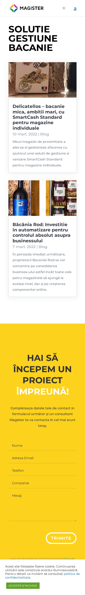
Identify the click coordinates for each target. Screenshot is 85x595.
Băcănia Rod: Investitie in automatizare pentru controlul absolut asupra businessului (42, 233)
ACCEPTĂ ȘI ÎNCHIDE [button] (23, 585)
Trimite (61, 538)
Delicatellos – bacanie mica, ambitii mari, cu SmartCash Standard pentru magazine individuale (39, 117)
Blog (44, 134)
